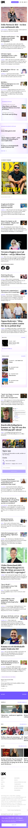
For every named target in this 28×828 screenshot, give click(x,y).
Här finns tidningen (18, 786)
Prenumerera (15, 2)
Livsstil (3, 136)
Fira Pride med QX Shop (9, 114)
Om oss (16, 780)
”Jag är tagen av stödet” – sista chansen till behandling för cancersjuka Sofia (10, 139)
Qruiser (3, 786)
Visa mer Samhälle (21, 702)
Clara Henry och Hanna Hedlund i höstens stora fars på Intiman (11, 107)
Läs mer (2, 688)
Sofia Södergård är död (8, 131)
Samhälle (3, 778)
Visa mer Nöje (23, 724)
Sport (2, 144)
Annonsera (16, 778)
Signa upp (14, 824)
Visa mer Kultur (22, 746)
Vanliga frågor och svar (20, 782)
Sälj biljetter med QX (7, 348)
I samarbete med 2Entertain (8, 104)
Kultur (2, 129)
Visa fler (3, 150)
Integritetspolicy (18, 788)
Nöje (2, 780)
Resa (2, 784)
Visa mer (23, 337)
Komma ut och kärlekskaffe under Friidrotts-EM (9, 146)
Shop (2, 788)
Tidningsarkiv (17, 784)
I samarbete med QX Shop (8, 112)
